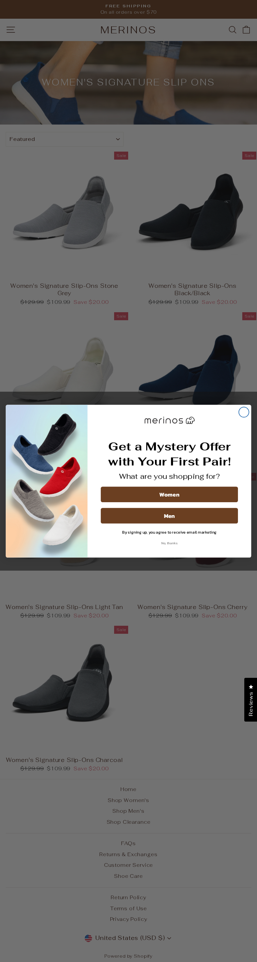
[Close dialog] (244, 412)
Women (169, 494)
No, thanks (169, 543)
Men (169, 515)
